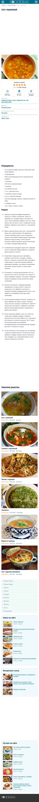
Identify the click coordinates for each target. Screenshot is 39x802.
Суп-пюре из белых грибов (21, 747)
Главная (3, 5)
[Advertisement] (19, 32)
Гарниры (6, 594)
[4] (22, 85)
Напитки (6, 604)
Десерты (6, 601)
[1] (14, 85)
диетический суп (18, 769)
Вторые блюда (8, 584)
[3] (19, 85)
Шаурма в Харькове (19, 689)
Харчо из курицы (18, 754)
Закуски (6, 591)
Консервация (8, 611)
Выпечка (6, 597)
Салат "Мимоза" (18, 621)
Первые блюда (11, 5)
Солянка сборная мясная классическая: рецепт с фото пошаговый (22, 785)
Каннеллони (17, 651)
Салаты (6, 587)
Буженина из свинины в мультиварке (24, 658)
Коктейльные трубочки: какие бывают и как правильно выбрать (23, 682)
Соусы (6, 607)
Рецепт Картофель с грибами (22, 776)
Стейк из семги (18, 644)
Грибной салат (17, 636)
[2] (17, 85)
